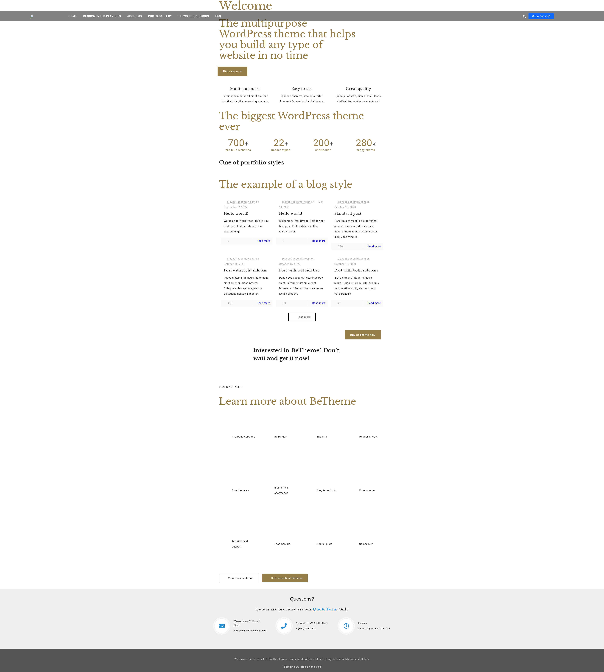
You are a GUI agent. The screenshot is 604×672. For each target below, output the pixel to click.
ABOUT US (134, 16)
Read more (263, 240)
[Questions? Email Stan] (221, 626)
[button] (524, 16)
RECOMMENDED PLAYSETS (102, 16)
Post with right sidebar (245, 270)
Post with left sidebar (299, 270)
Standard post (347, 213)
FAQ (218, 16)
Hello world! (236, 213)
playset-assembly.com (241, 201)
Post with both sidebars (356, 270)
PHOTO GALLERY (160, 16)
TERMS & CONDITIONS (193, 16)
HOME (73, 16)
